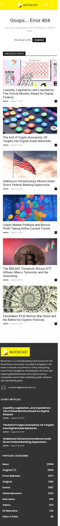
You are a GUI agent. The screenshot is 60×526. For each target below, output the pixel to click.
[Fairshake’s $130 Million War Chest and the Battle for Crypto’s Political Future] (30, 299)
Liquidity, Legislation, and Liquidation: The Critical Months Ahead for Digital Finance (28, 93)
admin (6, 101)
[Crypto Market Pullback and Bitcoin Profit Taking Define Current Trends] (30, 208)
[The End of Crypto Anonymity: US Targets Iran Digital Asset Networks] (30, 120)
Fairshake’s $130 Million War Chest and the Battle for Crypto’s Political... (29, 318)
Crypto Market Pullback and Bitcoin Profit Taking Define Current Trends (26, 226)
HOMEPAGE (39, 40)
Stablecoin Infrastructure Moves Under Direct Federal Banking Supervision (29, 183)
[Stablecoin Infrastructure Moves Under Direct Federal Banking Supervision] (30, 164)
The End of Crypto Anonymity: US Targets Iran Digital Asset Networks (27, 139)
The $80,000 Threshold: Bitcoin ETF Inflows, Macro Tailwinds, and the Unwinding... (27, 272)
